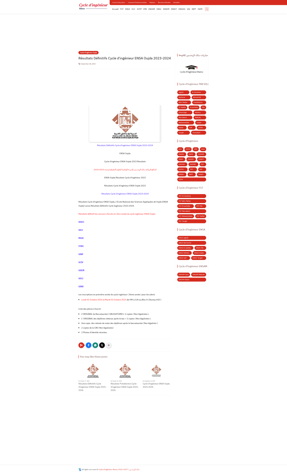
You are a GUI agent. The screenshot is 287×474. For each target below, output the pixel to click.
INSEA (200, 174)
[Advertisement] (143, 33)
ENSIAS (182, 9)
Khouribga (183, 112)
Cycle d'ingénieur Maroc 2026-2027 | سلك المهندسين (119, 469)
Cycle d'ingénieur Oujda (88, 52)
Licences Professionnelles (137, 2)
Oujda (199, 122)
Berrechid (197, 97)
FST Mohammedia (185, 216)
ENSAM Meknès (199, 274)
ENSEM (166, 9)
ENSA (127, 9)
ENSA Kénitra (184, 253)
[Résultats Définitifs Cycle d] (92, 371)
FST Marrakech (184, 211)
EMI (145, 9)
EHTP (139, 9)
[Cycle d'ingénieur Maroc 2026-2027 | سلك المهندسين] (93, 6)
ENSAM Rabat (184, 279)
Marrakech (183, 117)
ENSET (174, 9)
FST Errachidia (184, 206)
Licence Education (118, 2)
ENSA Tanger (198, 258)
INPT (194, 9)
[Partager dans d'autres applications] (109, 345)
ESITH (181, 169)
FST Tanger (183, 221)
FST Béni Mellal (184, 201)
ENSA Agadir (184, 238)
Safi (190, 127)
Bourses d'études (164, 2)
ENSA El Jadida (185, 248)
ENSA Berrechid (185, 243)
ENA (203, 149)
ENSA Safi (182, 258)
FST (122, 9)
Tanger (181, 132)
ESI (202, 164)
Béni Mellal (183, 102)
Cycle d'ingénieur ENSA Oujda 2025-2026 (156, 385)
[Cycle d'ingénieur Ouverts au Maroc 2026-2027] (191, 69)
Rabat (181, 127)
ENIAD (181, 154)
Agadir (181, 92)
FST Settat (200, 216)
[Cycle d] (157, 371)
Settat (200, 127)
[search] (207, 9)
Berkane (182, 97)
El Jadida (182, 107)
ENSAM (152, 9)
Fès (203, 107)
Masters (152, 2)
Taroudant (196, 132)
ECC (133, 9)
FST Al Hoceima (185, 196)
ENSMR (193, 164)
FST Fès (199, 206)
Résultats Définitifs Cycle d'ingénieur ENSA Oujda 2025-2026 (92, 387)
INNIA (181, 174)
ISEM (200, 9)
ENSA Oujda (199, 253)
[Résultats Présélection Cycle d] (125, 371)
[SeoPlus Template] (79, 469)
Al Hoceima (196, 92)
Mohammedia (184, 122)
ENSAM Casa (183, 274)
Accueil (115, 9)
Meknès (198, 117)
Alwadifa (176, 2)
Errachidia (194, 107)
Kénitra (198, 112)
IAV (188, 9)
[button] (88, 345)
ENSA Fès (199, 248)
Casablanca (198, 102)
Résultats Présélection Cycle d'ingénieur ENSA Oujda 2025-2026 (124, 387)
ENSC (159, 9)
